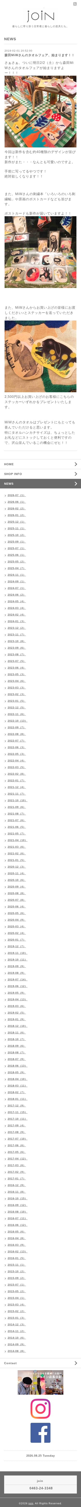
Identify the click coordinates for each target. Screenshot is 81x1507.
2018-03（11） (17, 1085)
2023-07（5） (17, 661)
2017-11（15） (17, 1112)
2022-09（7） (17, 727)
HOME (9, 464)
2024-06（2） (17, 594)
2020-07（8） (17, 900)
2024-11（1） (17, 574)
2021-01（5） (17, 860)
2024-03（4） (17, 608)
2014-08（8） (17, 1351)
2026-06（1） (17, 501)
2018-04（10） (17, 1079)
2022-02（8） (17, 773)
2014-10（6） (17, 1337)
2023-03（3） (17, 687)
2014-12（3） (17, 1324)
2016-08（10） (17, 1211)
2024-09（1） (17, 581)
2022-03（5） (17, 767)
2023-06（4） (17, 667)
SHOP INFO (13, 474)
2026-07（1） (17, 495)
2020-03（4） (17, 926)
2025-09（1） (17, 541)
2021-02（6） (17, 853)
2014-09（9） (17, 1344)
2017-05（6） (17, 1152)
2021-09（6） (17, 807)
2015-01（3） (17, 1317)
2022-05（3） (17, 754)
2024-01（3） (17, 621)
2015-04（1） (17, 1298)
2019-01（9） (17, 1019)
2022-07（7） (17, 740)
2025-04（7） (17, 568)
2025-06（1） (17, 555)
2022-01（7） (17, 780)
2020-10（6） (17, 880)
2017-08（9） (17, 1132)
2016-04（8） (17, 1238)
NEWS (9, 483)
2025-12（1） (17, 521)
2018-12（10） (17, 1026)
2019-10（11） (17, 959)
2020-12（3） (17, 866)
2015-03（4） (17, 1304)
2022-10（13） (17, 720)
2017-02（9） (17, 1172)
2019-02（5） (17, 1012)
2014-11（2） (17, 1331)
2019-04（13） (17, 999)
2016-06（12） (17, 1225)
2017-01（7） (17, 1178)
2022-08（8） (17, 734)
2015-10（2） (17, 1271)
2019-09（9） (17, 966)
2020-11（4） (17, 873)
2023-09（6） (17, 647)
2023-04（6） (17, 681)
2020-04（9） (17, 919)
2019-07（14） (17, 979)
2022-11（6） (17, 714)
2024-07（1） (17, 588)
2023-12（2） (17, 628)
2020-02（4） (17, 933)
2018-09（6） (17, 1045)
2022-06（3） (17, 747)
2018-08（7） (17, 1052)
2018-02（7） (17, 1092)
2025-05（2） (17, 561)
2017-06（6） (17, 1145)
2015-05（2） (17, 1291)
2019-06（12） (17, 986)
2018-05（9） (17, 1072)
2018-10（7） (17, 1039)
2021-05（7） (17, 833)
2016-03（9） (17, 1244)
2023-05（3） (17, 674)
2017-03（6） (17, 1165)
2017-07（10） (17, 1138)
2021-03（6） (17, 846)
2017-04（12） (17, 1158)
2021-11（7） (17, 793)
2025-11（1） (17, 528)
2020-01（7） (17, 939)
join (30, 1503)
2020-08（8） (17, 893)
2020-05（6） (17, 913)
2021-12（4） (17, 787)
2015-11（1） (17, 1264)
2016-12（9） (17, 1185)
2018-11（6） (17, 1032)
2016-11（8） (17, 1191)
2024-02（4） (17, 614)
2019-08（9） (17, 972)
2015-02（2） (17, 1311)
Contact (10, 1363)
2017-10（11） (17, 1118)
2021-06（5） (17, 827)
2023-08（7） (17, 654)
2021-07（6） (17, 820)
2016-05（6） (17, 1231)
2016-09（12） (17, 1205)
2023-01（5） (17, 700)
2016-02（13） (17, 1251)
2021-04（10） (17, 840)
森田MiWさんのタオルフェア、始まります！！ (40, 55)
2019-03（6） (17, 1006)
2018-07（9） (17, 1059)
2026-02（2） (17, 508)
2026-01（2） (17, 515)
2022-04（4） (17, 760)
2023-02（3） (17, 694)
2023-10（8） (17, 641)
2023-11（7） (17, 634)
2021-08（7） (17, 813)
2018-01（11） (17, 1099)
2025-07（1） (17, 548)
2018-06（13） (17, 1065)
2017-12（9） (17, 1105)
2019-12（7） (17, 946)
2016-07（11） (17, 1218)
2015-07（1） (17, 1284)
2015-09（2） (17, 1278)
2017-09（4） (17, 1125)
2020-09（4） (17, 886)
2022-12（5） (17, 707)
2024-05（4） (17, 601)
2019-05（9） (17, 992)
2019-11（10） (17, 953)
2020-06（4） (17, 906)
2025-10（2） (17, 535)
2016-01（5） (17, 1258)
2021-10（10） (17, 800)
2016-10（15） (17, 1198)
